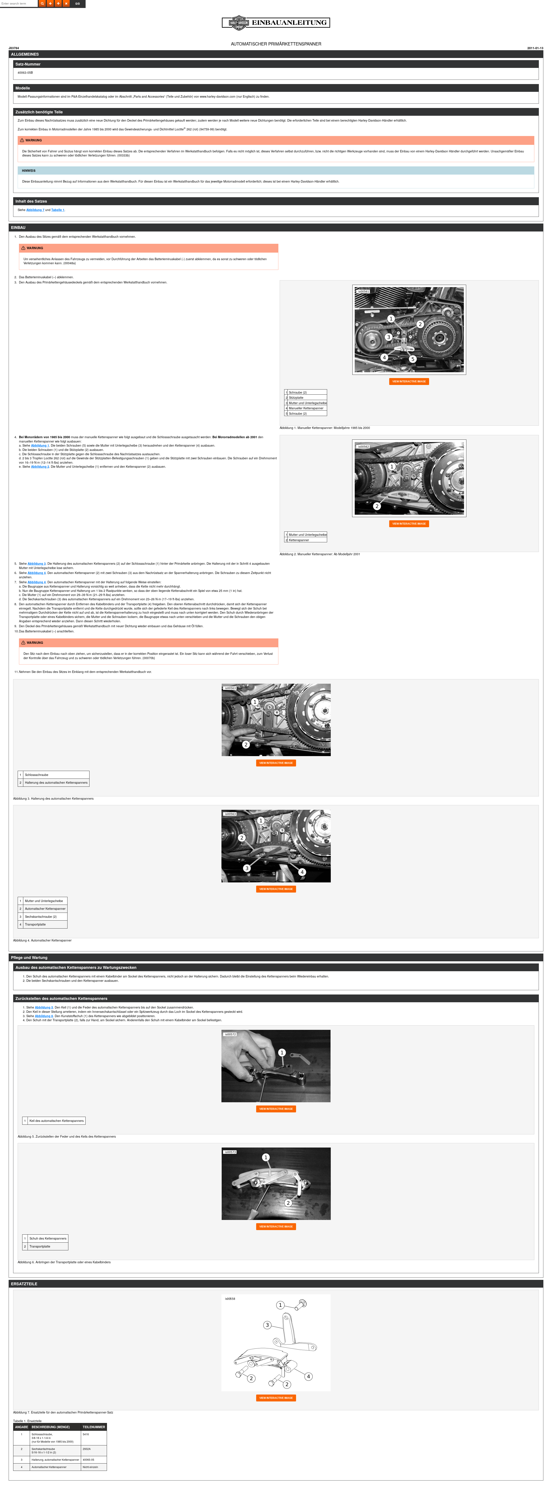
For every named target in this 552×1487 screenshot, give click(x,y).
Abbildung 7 (35, 210)
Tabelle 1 (57, 210)
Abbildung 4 (37, 573)
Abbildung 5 (44, 1007)
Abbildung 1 (40, 445)
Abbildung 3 (37, 563)
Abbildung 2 (40, 466)
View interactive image (409, 381)
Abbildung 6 (44, 1016)
